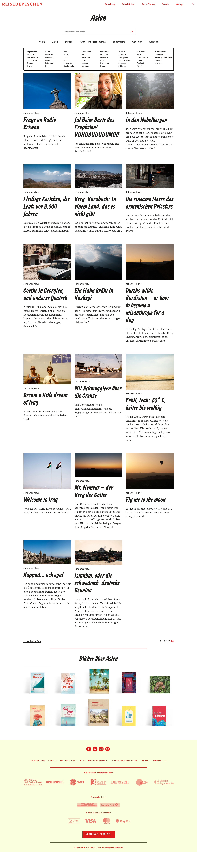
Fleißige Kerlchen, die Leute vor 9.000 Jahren (46, 207)
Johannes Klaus (31, 113)
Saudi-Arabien (124, 60)
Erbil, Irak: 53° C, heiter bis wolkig (146, 404)
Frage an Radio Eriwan (39, 124)
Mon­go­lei (104, 54)
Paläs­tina (122, 54)
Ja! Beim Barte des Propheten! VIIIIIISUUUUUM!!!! (97, 128)
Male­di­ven (104, 51)
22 (165, 641)
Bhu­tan (30, 63)
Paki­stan (121, 51)
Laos (84, 60)
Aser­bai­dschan (33, 57)
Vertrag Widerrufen (98, 834)
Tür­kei (139, 66)
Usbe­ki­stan (159, 54)
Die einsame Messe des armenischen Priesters (149, 203)
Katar (84, 54)
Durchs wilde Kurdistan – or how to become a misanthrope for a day (147, 305)
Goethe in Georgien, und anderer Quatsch (45, 294)
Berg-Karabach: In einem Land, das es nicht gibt (95, 207)
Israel (66, 54)
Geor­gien (49, 54)
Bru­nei (29, 66)
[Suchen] (132, 32)
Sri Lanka (122, 66)
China (47, 51)
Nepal (102, 60)
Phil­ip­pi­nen (123, 57)
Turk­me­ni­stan (160, 51)
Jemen (66, 60)
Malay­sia (85, 66)
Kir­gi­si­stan (86, 57)
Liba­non (85, 63)
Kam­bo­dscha (69, 66)
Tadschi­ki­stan (142, 57)
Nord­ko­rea (104, 63)
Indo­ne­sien (49, 63)
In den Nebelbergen (146, 120)
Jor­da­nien (68, 63)
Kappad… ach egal (43, 575)
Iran (65, 51)
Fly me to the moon (146, 500)
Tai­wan (139, 60)
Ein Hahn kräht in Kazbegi (94, 294)
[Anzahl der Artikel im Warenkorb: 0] (193, 4)
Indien (47, 60)
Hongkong (49, 57)
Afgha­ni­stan (32, 51)
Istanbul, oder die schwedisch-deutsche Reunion (97, 583)
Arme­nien (31, 54)
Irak (46, 66)
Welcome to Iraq (40, 500)
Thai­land (140, 63)
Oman (102, 66)
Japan (66, 57)
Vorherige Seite (32, 641)
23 (168, 641)
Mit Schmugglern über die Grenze (98, 392)
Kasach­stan (86, 51)
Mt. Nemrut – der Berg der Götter (94, 491)
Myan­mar (104, 57)
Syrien (139, 54)
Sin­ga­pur (122, 63)
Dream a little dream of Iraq (45, 399)
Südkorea (141, 51)
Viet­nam (158, 63)
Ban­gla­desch (32, 60)
